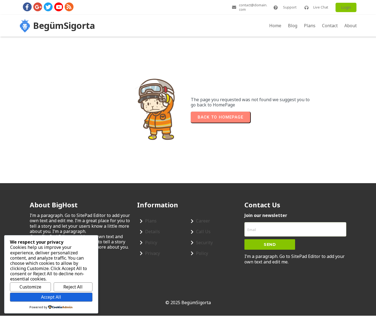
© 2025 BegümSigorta (188, 302)
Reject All (73, 287)
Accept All (51, 297)
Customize (30, 287)
